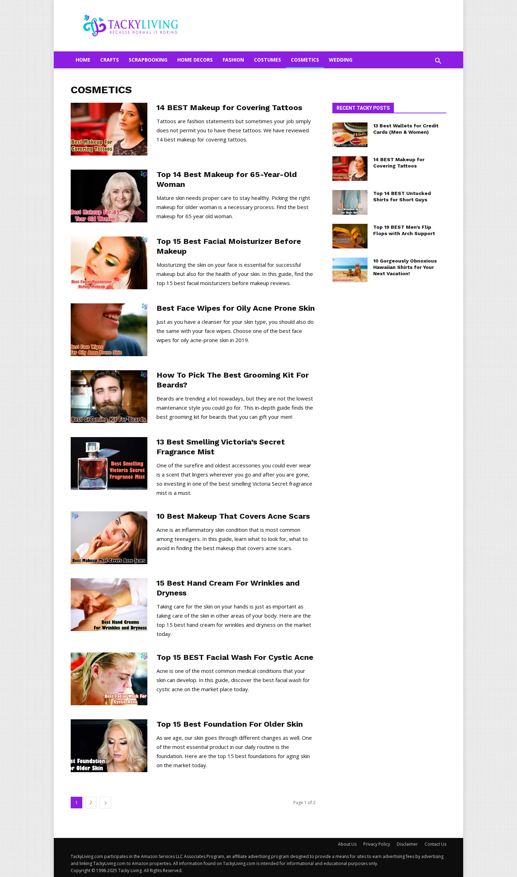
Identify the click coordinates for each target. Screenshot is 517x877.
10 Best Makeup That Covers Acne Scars (233, 516)
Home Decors (195, 59)
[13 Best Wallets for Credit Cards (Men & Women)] (350, 134)
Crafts (109, 59)
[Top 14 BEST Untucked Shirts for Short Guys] (350, 202)
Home (83, 59)
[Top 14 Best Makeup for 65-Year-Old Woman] (109, 196)
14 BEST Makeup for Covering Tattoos (229, 107)
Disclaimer (407, 844)
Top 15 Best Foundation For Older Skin (230, 724)
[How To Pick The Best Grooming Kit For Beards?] (109, 396)
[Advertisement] (389, 404)
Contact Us (435, 844)
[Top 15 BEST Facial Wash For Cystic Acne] (109, 678)
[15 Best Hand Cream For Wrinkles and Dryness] (109, 604)
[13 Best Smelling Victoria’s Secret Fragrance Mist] (109, 463)
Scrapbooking (148, 59)
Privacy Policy (376, 844)
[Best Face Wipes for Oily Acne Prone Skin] (109, 329)
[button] (437, 61)
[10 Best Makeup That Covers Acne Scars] (109, 537)
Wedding (340, 59)
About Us (347, 844)
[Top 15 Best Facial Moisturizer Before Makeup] (109, 262)
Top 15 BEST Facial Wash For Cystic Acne (235, 657)
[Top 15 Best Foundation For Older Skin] (109, 745)
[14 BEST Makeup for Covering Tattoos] (109, 129)
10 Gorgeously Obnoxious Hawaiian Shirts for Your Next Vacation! (405, 267)
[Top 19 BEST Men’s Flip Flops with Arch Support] (350, 236)
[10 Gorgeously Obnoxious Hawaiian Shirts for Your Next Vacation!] (350, 270)
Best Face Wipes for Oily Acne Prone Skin (236, 308)
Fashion (233, 59)
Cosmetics (305, 59)
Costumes (267, 59)
